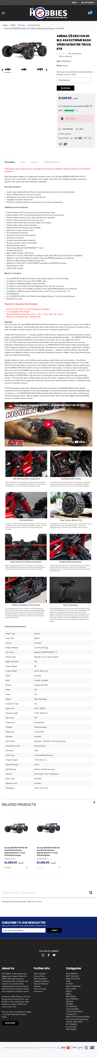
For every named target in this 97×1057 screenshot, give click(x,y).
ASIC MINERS (71, 974)
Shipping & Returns (52, 162)
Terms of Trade (40, 989)
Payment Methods (41, 984)
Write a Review (65, 56)
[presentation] (2, 70)
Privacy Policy (39, 976)
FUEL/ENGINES (72, 1009)
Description (10, 162)
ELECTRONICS (72, 999)
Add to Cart (16, 839)
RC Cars (21, 25)
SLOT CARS (71, 989)
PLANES (69, 984)
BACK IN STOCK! (73, 979)
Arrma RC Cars (34, 25)
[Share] (77, 130)
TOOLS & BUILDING (74, 1012)
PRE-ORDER (71, 1029)
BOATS (69, 991)
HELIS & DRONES (73, 986)
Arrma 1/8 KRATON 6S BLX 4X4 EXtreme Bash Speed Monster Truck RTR (34, 28)
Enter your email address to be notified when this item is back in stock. (74, 73)
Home (5, 25)
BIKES (68, 994)
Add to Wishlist (67, 129)
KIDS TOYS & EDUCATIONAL (78, 1017)
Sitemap (37, 986)
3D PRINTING (71, 1006)
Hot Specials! (71, 1027)
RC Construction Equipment (77, 1019)
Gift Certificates (40, 974)
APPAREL (70, 1004)
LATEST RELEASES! (74, 1022)
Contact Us (38, 991)
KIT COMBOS (71, 1024)
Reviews (35, 162)
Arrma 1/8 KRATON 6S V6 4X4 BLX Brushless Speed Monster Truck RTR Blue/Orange (15, 851)
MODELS (69, 1001)
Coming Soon (71, 1014)
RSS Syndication (40, 979)
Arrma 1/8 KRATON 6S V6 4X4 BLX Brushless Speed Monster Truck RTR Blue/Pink (48, 851)
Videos (23, 162)
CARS (13, 25)
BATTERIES (71, 996)
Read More (10, 1023)
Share (81, 129)
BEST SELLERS (72, 976)
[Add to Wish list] (27, 867)
